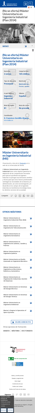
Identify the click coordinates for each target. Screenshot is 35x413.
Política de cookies (5, 402)
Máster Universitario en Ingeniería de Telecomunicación (15, 227)
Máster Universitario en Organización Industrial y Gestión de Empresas (15, 279)
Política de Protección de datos (17, 389)
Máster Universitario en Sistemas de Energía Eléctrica (15, 288)
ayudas (27, 86)
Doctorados (27, 331)
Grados (6, 331)
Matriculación (24, 84)
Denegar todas (3, 410)
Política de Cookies (18, 386)
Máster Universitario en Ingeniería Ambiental (12, 303)
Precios (21, 86)
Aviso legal (17, 381)
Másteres (16, 331)
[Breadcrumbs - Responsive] (17, 49)
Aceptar (10, 410)
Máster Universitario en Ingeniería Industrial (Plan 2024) (15, 219)
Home (26, 4)
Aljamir (25, 404)
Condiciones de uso (17, 384)
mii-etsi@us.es (8, 120)
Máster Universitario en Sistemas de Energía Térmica (15, 296)
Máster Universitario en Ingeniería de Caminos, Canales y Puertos (15, 243)
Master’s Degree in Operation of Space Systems (15, 311)
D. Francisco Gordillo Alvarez (16, 118)
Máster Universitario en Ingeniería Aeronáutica (12, 235)
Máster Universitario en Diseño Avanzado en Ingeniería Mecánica (15, 260)
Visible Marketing (18, 406)
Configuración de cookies (5, 405)
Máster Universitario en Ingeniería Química (12, 252)
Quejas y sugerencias (17, 378)
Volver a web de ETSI (23, 322)
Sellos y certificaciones (17, 375)
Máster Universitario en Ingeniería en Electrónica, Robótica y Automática (13, 269)
